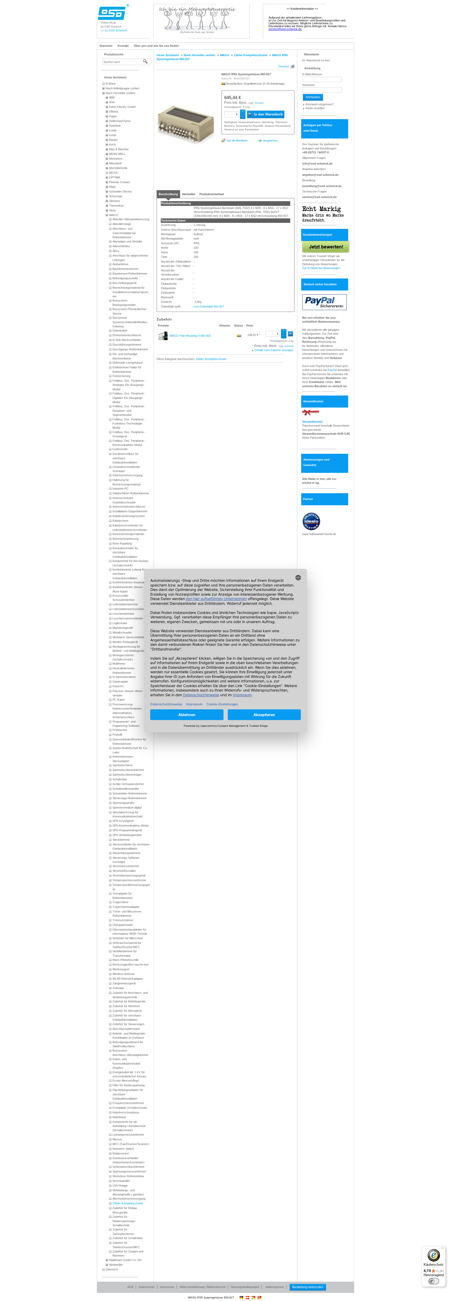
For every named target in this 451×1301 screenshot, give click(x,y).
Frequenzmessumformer (128, 1103)
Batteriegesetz (275, 1286)
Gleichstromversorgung (127, 475)
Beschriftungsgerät (124, 282)
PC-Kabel (118, 699)
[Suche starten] (146, 61)
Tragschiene (120, 902)
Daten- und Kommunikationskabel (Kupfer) (126, 1063)
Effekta (113, 111)
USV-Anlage (120, 1185)
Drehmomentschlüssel (126, 335)
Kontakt (123, 45)
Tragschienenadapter (126, 906)
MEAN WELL (117, 153)
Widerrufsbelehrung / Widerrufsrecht (202, 1286)
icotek (113, 130)
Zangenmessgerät (124, 983)
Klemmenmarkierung (125, 538)
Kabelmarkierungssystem (128, 516)
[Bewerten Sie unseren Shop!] (325, 246)
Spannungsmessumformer (129, 1171)
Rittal (112, 186)
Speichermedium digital (126, 807)
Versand (258, 103)
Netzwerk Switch (123, 1148)
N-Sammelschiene (124, 676)
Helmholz (115, 125)
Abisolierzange (121, 223)
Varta (112, 210)
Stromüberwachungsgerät (128, 875)
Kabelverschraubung (125, 1112)
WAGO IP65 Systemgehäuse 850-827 (246, 74)
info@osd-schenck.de (317, 163)
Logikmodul (119, 623)
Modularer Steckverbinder (128, 637)
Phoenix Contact (119, 182)
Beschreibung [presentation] (168, 194)
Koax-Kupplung (122, 543)
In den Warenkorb (268, 114)
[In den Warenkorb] (290, 333)
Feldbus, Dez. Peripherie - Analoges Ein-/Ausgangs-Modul (129, 385)
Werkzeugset (120, 969)
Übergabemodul (122, 924)
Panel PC (118, 686)
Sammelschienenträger (127, 774)
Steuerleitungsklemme (126, 853)
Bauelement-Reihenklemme (129, 273)
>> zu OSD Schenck (114, 30)
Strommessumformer (125, 866)
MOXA (113, 172)
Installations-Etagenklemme (129, 511)
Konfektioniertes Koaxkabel (129, 582)
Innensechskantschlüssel (128, 506)
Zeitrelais (118, 988)
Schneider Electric (120, 191)
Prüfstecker (119, 729)
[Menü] (443, 1249)
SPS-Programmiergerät (127, 830)
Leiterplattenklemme (125, 604)
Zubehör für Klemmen (126, 1006)
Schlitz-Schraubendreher (128, 784)
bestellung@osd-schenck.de (322, 186)
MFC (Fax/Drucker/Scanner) (130, 1144)
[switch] (434, 1281)
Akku (115, 250)
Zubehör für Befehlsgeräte (129, 1001)
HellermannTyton (119, 121)
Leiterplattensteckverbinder (129, 609)
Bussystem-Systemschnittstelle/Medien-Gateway (130, 322)
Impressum (167, 1286)
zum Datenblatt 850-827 (209, 306)
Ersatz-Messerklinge (125, 1080)
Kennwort (308, 84)
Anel (112, 102)
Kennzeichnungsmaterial (128, 534)
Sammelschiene (122, 765)
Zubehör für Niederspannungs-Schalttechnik (124, 1221)
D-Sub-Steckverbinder (126, 339)
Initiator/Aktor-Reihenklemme (130, 493)
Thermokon (116, 205)
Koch (112, 144)
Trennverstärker (122, 920)
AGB (130, 1286)
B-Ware (110, 83)
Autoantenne (120, 264)
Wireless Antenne (123, 973)
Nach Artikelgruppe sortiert (122, 88)
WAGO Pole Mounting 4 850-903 (190, 335)
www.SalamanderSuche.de (319, 534)
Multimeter (119, 663)
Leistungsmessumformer (128, 1134)
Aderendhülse (121, 246)
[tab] (168, 194)
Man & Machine (119, 149)
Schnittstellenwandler (125, 788)
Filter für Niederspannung (128, 1085)
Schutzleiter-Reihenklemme (129, 793)
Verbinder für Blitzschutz (127, 938)
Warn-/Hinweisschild (125, 959)
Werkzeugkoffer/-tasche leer (130, 964)
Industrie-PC (120, 488)
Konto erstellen (315, 108)
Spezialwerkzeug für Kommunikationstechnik (127, 814)
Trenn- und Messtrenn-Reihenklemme (127, 913)
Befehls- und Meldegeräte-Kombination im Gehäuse (129, 1035)
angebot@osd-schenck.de (320, 174)
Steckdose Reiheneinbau (128, 1176)
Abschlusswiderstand (126, 1028)
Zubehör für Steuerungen (128, 1024)
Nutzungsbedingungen (245, 1286)
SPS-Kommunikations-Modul (130, 825)
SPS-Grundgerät (123, 820)
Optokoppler (120, 681)
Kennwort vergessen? (320, 104)
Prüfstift (117, 734)
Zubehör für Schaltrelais (127, 1238)
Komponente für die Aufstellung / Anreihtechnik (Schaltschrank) (129, 1126)
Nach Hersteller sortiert (120, 93)
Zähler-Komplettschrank (127, 1203)
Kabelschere (120, 520)
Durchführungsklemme (126, 344)
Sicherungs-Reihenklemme (129, 798)
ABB (112, 97)
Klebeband (119, 1117)
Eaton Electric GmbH (122, 106)
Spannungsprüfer (123, 802)
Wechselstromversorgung (128, 1198)
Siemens (114, 200)
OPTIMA (114, 177)
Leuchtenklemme (123, 613)
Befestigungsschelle (125, 278)
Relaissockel (120, 1153)
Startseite (105, 45)
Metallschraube (122, 632)
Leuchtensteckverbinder (127, 618)
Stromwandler (121, 1180)
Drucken (283, 66)
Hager (113, 116)
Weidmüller (116, 1264)
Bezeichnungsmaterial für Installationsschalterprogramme (130, 292)
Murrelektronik (118, 168)
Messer (117, 1139)
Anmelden (313, 97)
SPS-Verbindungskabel (126, 835)
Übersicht (112, 1269)
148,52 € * (253, 334)
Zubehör (164, 319)
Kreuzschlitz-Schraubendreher (123, 597)
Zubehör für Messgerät (127, 1010)
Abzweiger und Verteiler (127, 241)
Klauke (113, 139)
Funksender (120, 449)
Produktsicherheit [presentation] (211, 194)
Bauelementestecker (125, 268)
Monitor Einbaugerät (125, 641)
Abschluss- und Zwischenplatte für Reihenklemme (124, 233)
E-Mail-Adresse (312, 74)
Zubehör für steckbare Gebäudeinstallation (126, 1017)
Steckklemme (121, 839)
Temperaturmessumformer (129, 880)
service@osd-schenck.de (319, 197)
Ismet (112, 135)
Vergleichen (270, 140)
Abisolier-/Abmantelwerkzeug (130, 219)
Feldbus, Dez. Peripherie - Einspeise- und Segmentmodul (129, 410)
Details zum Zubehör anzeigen (274, 350)
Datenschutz (147, 1286)
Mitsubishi (115, 163)
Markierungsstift (122, 627)
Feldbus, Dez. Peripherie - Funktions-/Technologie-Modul (129, 423)
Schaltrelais (119, 779)
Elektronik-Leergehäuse (127, 362)
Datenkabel (119, 330)
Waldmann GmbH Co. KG (125, 1260)
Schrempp (115, 196)
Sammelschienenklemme (128, 769)
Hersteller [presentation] (188, 194)
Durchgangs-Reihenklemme (130, 349)
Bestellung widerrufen (307, 1287)
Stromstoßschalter (124, 870)
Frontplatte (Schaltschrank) (129, 1107)
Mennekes (115, 158)
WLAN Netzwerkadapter (127, 978)
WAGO (113, 215)
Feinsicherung (121, 375)
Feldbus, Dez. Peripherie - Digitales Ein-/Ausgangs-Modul (129, 398)
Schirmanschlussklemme (128, 1166)
